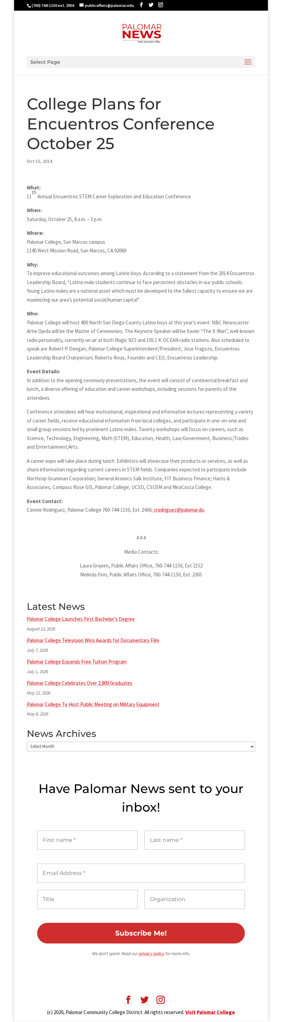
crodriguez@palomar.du (179, 510)
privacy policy (151, 954)
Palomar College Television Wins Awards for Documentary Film (93, 640)
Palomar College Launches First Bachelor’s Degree (81, 619)
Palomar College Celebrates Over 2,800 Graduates (79, 683)
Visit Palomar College (210, 1012)
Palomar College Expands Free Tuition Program (77, 661)
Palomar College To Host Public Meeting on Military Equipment (93, 704)
